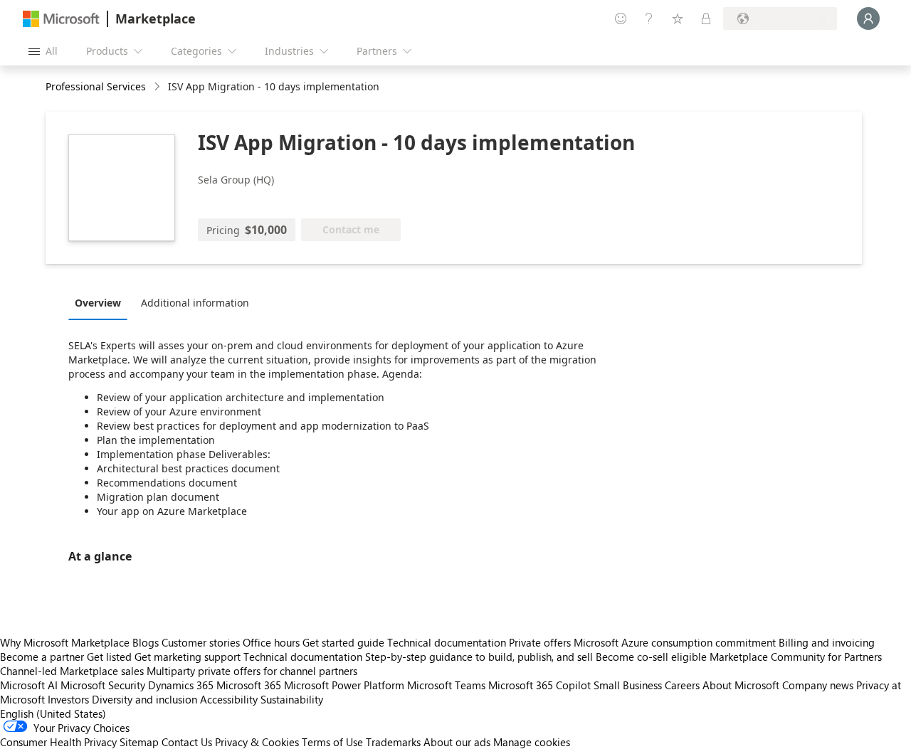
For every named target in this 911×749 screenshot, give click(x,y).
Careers (682, 685)
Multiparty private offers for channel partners (252, 671)
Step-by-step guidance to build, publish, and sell (479, 656)
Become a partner (42, 656)
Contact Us (187, 742)
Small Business (628, 685)
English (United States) (53, 713)
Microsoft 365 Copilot (539, 685)
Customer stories (201, 642)
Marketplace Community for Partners (796, 656)
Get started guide (343, 642)
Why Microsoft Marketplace (65, 642)
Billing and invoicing (827, 642)
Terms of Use (332, 742)
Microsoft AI (29, 685)
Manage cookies (531, 742)
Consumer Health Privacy (58, 742)
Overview (98, 302)
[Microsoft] (61, 19)
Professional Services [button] (96, 86)
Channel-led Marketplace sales (72, 671)
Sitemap (139, 742)
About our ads (456, 742)
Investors (68, 699)
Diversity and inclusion (144, 699)
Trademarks (393, 742)
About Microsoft (740, 685)
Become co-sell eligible (651, 656)
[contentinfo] (158, 87)
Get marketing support (188, 656)
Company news (817, 685)
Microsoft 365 (248, 685)
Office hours (271, 642)
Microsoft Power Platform (344, 685)
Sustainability (291, 699)
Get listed (109, 656)
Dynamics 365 (181, 685)
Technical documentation (446, 642)
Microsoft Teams (446, 685)
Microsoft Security (102, 685)
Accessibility (229, 699)
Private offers (540, 642)
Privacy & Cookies (257, 742)
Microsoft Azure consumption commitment (676, 642)
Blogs (145, 642)
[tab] (101, 302)
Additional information (195, 302)
